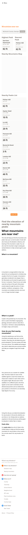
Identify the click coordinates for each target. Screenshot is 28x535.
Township (6, 484)
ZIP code (6, 493)
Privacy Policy (10, 513)
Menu (5, 3)
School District (8, 487)
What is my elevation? (10, 465)
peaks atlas (7, 427)
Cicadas (6, 499)
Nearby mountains (9, 471)
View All (14, 214)
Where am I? (7, 479)
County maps (7, 502)
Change (22, 31)
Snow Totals (7, 505)
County (6, 482)
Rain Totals (7, 508)
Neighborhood (8, 490)
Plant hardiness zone (9, 496)
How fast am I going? (10, 475)
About (3, 513)
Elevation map (8, 468)
